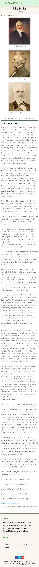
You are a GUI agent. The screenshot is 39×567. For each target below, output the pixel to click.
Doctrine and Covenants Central (15, 3)
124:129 (24, 118)
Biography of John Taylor (13, 506)
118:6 (19, 118)
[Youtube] (23, 557)
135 (29, 118)
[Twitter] (19, 557)
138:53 (33, 118)
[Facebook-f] (16, 557)
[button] (36, 3)
